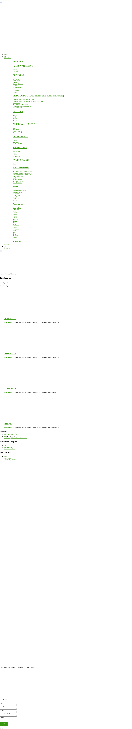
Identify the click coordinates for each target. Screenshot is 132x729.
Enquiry (2, 717)
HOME (6, 54)
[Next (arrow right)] (2, 728)
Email (2, 707)
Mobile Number (5, 714)
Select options (7, 322)
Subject (2, 710)
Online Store (7, 58)
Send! (3, 723)
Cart (5, 246)
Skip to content (4, 1)
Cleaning (7, 274)
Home (2, 274)
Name (2, 703)
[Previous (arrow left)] (0, 728)
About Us (6, 56)
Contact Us (7, 245)
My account (7, 248)
